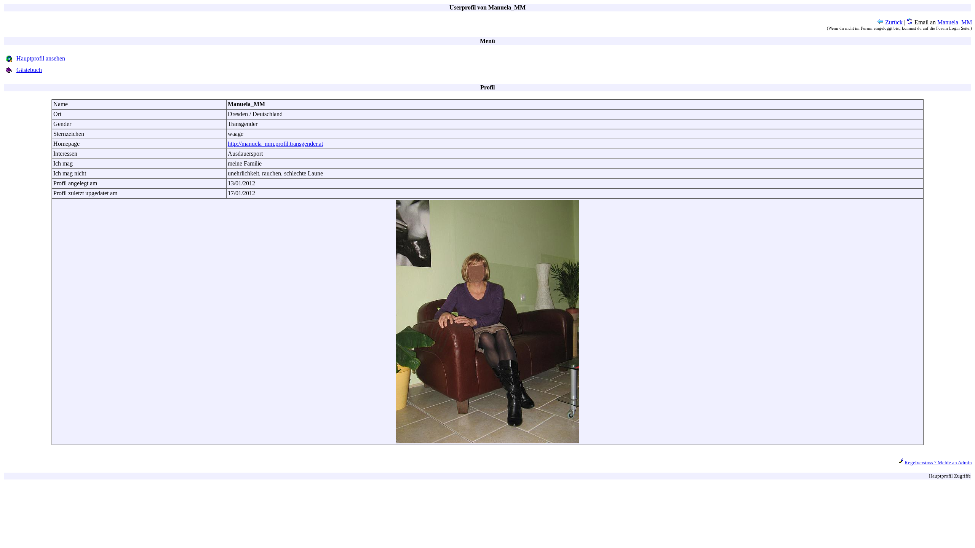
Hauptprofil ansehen (40, 58)
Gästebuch (29, 70)
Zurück (893, 22)
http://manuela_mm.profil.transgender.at (275, 143)
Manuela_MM (954, 22)
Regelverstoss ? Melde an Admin (938, 462)
